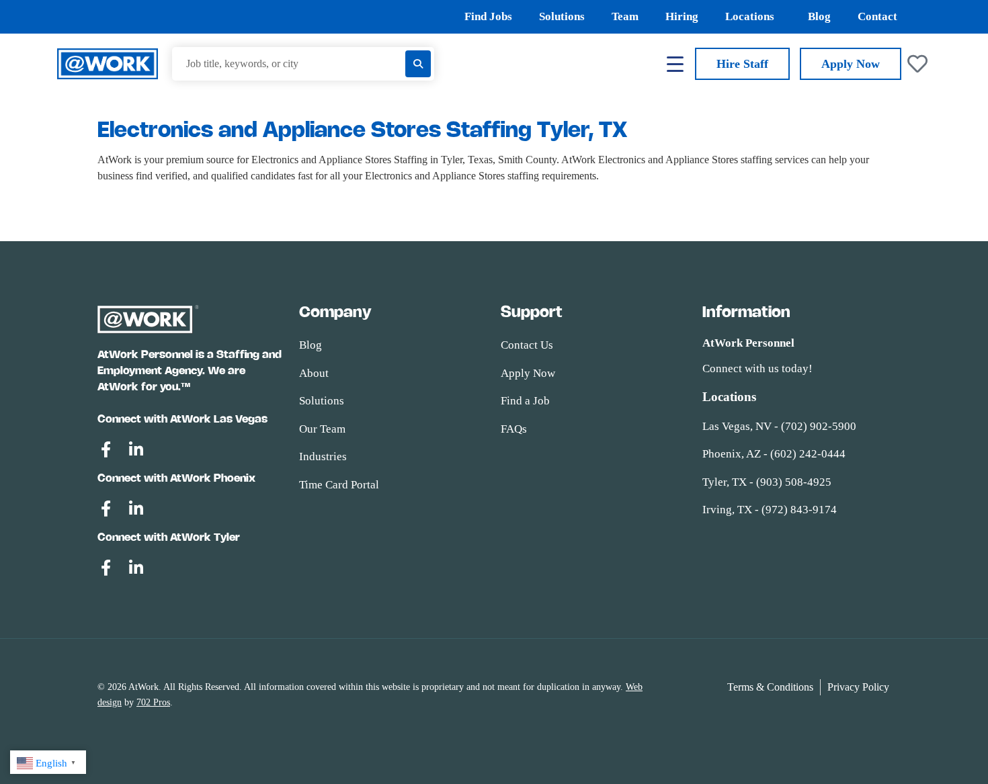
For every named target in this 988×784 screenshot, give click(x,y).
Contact (877, 16)
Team (625, 16)
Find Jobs (488, 16)
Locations (749, 16)
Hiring (681, 16)
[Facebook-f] (105, 449)
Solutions (562, 16)
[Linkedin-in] (136, 449)
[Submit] (418, 63)
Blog (819, 16)
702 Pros (153, 702)
